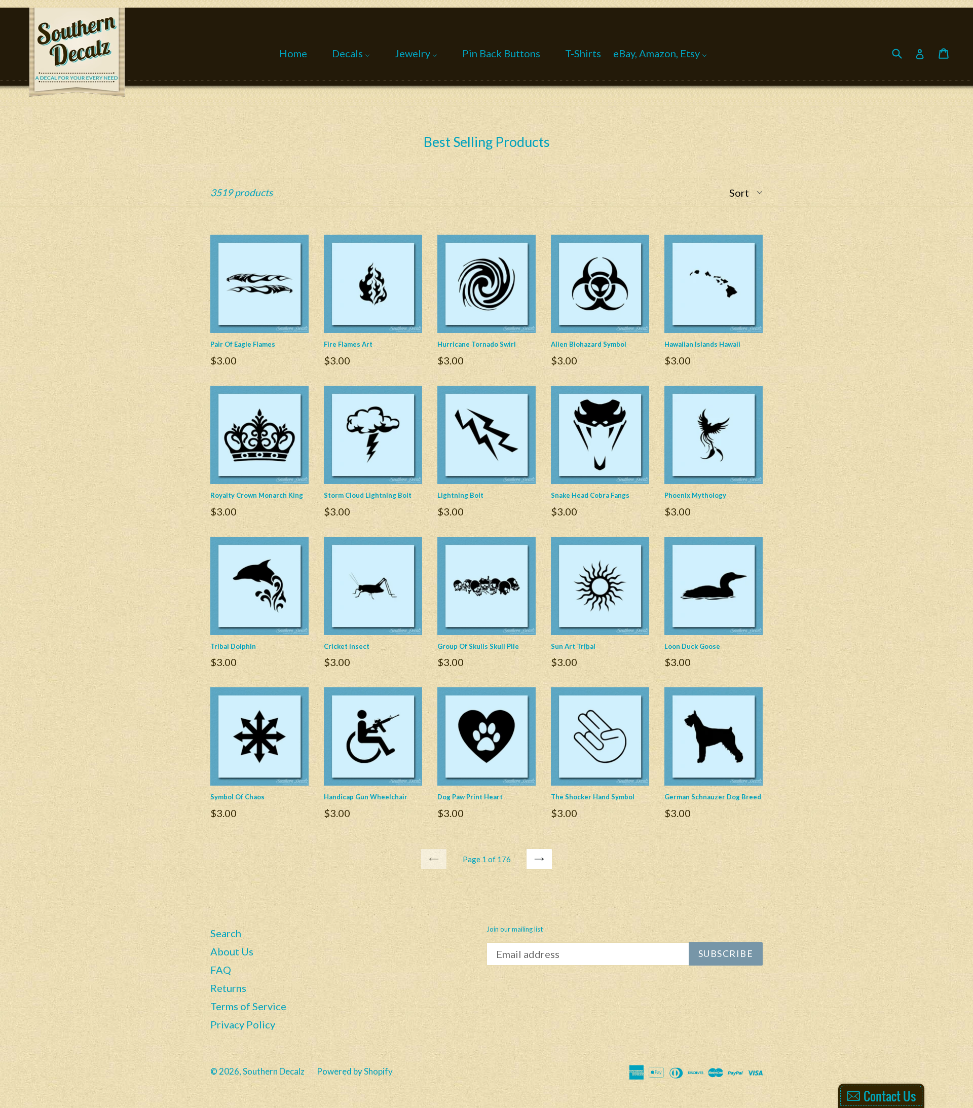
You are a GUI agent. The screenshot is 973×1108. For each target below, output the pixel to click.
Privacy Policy (242, 1024)
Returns (228, 988)
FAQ (220, 970)
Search (225, 933)
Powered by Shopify (355, 1071)
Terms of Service (248, 1006)
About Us (231, 951)
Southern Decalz (274, 1071)
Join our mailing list (514, 929)
